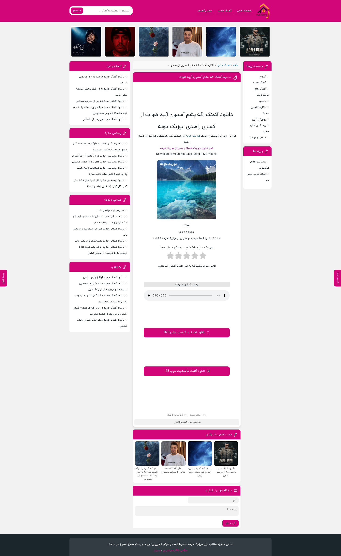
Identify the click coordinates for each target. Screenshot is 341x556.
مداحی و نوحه (258, 138)
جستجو (77, 10)
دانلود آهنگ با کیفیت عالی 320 (184, 332)
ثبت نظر (230, 523)
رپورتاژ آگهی (259, 119)
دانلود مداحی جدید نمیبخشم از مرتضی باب (100, 241)
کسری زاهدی (180, 422)
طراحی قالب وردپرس (175, 550)
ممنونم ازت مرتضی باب (111, 210)
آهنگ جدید (224, 11)
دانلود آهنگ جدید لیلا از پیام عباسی (104, 277)
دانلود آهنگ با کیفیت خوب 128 (184, 371)
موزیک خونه (192, 136)
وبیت (157, 550)
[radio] (202, 257)
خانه (235, 65)
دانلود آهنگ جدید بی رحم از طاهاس (103, 119)
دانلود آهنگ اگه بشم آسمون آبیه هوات (205, 77)
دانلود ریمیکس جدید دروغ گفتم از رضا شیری (98, 156)
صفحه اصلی (244, 11)
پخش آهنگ (205, 11)
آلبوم (263, 77)
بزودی (262, 101)
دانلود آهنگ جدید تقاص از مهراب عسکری (100, 101)
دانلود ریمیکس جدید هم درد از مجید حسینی (98, 162)
